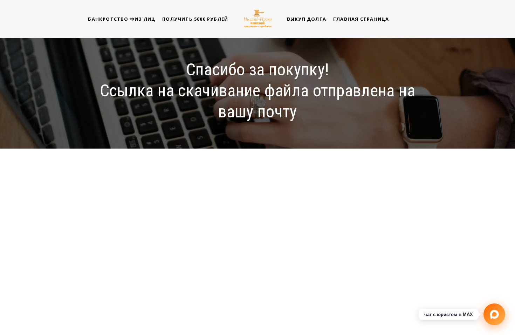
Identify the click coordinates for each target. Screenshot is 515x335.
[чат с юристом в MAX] (494, 314)
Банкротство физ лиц (121, 19)
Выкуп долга (306, 19)
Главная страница (361, 19)
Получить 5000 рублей (195, 19)
